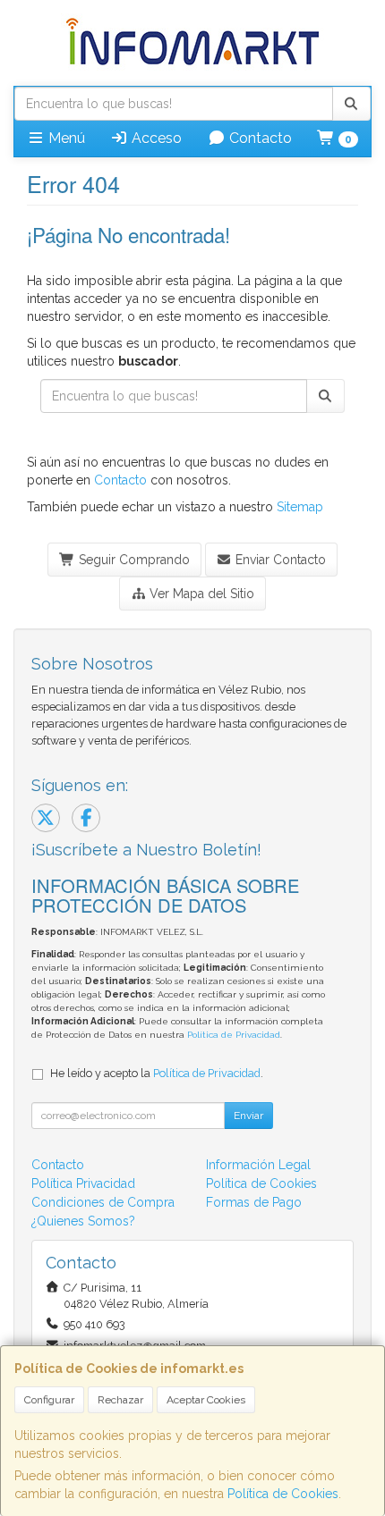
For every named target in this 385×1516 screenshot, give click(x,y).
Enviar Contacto (279, 559)
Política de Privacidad (233, 1035)
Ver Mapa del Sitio (200, 593)
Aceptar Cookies (206, 1400)
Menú (65, 138)
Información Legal (258, 1165)
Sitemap (300, 507)
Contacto (259, 138)
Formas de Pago (254, 1202)
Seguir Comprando (132, 559)
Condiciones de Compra (103, 1202)
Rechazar (120, 1400)
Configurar (49, 1400)
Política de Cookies (282, 1494)
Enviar (248, 1115)
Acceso (155, 138)
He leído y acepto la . (156, 1073)
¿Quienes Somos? (83, 1221)
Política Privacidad (83, 1183)
